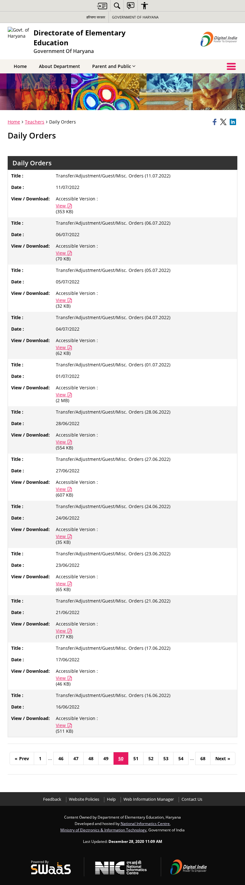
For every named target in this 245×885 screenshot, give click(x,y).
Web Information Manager (148, 799)
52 (150, 758)
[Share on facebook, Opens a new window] (215, 122)
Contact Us (192, 799)
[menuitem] (117, 5)
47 (75, 758)
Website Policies (84, 799)
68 (202, 758)
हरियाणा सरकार (95, 17)
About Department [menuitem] (59, 66)
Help (111, 799)
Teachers (34, 122)
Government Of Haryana (135, 17)
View (61, 206)
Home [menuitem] (20, 66)
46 (60, 758)
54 (180, 758)
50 (120, 758)
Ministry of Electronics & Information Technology (103, 829)
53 (165, 758)
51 (135, 758)
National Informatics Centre (145, 823)
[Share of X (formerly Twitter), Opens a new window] (224, 122)
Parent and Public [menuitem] (111, 66)
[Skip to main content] (102, 6)
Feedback (52, 799)
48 (90, 758)
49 (105, 758)
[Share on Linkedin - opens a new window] (233, 122)
